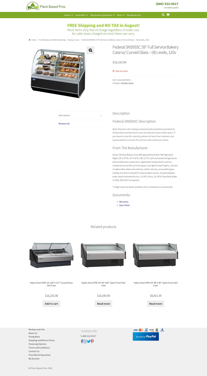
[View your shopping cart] (170, 14)
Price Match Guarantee (40, 354)
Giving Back (34, 336)
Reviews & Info (134, 15)
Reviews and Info (37, 329)
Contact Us (34, 351)
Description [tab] (64, 115)
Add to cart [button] (51, 303)
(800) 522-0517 (167, 4)
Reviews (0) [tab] (64, 123)
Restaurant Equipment (101, 15)
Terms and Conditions (39, 347)
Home (34, 40)
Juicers (67, 15)
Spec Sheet (124, 205)
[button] (90, 50)
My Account (34, 358)
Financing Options (37, 344)
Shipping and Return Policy (42, 340)
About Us (33, 333)
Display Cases (73, 40)
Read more (103, 303)
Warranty (123, 201)
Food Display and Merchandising (52, 40)
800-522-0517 (89, 336)
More (119, 15)
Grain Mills (80, 15)
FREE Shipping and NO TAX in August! (103, 25)
